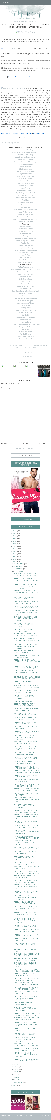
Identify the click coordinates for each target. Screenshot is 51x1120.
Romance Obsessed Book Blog (25, 310)
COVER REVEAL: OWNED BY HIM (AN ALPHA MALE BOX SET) (27, 979)
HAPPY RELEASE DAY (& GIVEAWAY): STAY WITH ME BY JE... (27, 672)
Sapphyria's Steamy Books (25, 286)
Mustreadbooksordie (25, 214)
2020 (15, 546)
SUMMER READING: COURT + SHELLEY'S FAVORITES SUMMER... (25, 1039)
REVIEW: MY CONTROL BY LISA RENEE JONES (26, 876)
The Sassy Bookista (25, 233)
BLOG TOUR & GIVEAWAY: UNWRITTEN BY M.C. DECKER (26, 837)
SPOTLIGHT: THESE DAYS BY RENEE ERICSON (25, 630)
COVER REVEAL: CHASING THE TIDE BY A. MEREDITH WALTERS (26, 737)
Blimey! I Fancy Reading (26, 171)
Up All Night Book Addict (25, 193)
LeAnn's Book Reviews (25, 296)
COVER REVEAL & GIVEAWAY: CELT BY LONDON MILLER (25, 691)
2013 (15, 1085)
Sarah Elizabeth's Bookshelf (26, 317)
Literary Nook (25, 308)
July (16, 1067)
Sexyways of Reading (25, 150)
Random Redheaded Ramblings (25, 162)
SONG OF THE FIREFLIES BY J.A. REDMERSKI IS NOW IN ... (27, 1034)
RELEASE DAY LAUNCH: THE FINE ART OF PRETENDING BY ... (26, 580)
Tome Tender (25, 284)
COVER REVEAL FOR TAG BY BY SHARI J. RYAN (26, 598)
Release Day (30, 347)
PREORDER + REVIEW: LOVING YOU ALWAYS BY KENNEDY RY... (26, 612)
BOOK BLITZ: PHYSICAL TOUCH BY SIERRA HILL (26, 992)
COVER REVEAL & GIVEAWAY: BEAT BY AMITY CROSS (25, 881)
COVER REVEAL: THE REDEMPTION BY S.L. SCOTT (26, 714)
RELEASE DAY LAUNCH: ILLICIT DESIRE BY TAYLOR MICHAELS (27, 771)
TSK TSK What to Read (25, 183)
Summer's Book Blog (25, 155)
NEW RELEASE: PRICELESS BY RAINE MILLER (26, 822)
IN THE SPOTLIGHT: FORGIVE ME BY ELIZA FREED (27, 709)
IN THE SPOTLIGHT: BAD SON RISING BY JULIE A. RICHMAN (26, 758)
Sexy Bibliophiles (25, 289)
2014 (15, 561)
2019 (15, 549)
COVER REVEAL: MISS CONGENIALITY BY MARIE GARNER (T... (25, 897)
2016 (15, 556)
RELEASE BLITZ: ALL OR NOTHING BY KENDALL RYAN (26, 903)
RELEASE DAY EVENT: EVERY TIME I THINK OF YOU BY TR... (26, 767)
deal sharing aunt (25, 236)
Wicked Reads (25, 334)
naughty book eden (25, 174)
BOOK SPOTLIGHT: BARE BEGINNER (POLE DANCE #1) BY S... (26, 799)
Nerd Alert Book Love (25, 253)
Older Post (44, 443)
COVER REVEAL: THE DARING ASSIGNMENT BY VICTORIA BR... (26, 908)
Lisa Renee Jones (37, 345)
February (19, 1079)
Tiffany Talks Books (25, 186)
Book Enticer (25, 281)
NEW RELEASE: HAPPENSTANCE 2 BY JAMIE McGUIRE (27, 892)
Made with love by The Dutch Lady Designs (33, 1116)
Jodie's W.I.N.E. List (25, 221)
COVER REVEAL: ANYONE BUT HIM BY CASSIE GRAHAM (26, 988)
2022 (15, 541)
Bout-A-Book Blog (25, 212)
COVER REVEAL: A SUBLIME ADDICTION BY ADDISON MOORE (25, 964)
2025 (15, 533)
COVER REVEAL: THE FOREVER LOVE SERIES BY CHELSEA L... (27, 848)
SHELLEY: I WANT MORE (23, 701)
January (18, 1082)
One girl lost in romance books (25, 298)
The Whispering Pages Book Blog (25, 250)
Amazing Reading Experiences (25, 238)
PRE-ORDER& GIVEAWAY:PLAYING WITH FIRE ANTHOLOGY (27, 832)
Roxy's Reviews (25, 166)
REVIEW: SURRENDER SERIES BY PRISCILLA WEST (26, 602)
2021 (15, 543)
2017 (15, 554)
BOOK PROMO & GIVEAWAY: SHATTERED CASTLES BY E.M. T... (27, 640)
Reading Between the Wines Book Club (26, 324)
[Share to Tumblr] (28, 352)
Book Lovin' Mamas (25, 159)
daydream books (25, 322)
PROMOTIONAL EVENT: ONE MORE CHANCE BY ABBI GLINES (25, 945)
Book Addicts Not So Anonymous (25, 210)
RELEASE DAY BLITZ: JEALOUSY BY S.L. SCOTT (26, 939)
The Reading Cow (25, 169)
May (16, 1072)
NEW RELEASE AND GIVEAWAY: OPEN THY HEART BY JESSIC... (27, 789)
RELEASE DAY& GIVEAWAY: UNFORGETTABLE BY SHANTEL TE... (27, 661)
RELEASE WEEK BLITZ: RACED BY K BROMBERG (26, 723)
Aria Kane (25, 200)
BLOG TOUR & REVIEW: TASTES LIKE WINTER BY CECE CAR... (26, 762)
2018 (15, 551)
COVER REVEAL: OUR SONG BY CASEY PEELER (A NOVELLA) (26, 687)
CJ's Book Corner (25, 260)
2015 (15, 559)
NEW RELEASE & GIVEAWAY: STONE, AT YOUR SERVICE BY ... (26, 592)
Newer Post (6, 443)
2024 (15, 536)
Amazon (4, 77)
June (16, 1069)
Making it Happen (25, 312)
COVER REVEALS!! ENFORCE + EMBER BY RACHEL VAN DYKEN (26, 618)
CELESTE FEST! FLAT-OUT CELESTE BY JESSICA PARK (26, 705)
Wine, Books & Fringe (25, 195)
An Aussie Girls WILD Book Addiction (25, 152)
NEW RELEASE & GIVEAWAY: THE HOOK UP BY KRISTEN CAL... (27, 926)
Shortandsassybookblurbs (25, 198)
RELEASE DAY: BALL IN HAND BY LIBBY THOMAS (27, 776)
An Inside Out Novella (19, 345)
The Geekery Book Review (25, 241)
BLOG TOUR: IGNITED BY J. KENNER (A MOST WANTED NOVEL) (25, 842)
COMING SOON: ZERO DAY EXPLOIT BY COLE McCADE (25, 635)
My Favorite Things (25, 229)
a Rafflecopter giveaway (10, 143)
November (19, 566)
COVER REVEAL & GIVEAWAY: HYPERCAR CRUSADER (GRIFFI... (25, 646)
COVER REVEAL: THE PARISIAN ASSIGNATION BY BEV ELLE (26, 785)
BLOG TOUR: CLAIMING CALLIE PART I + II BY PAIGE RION (26, 826)
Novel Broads (25, 207)
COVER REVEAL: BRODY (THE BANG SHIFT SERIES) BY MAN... (26, 748)
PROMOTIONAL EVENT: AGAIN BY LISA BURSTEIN (27, 656)
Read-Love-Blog (25, 226)
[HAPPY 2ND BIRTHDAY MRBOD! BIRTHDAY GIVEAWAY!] (33, 1102)
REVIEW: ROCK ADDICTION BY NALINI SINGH (26, 780)
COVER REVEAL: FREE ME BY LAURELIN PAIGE (25, 852)
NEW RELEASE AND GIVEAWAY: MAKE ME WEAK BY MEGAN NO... (26, 816)
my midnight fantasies (26, 245)
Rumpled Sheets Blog (25, 248)
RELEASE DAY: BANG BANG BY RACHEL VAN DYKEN (26, 935)
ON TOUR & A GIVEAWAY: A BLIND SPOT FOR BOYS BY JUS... (27, 678)
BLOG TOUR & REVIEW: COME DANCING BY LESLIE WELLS (26, 718)
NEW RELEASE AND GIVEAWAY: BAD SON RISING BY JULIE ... (26, 811)
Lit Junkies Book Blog (25, 164)
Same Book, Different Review (25, 157)
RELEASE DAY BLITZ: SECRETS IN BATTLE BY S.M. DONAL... (26, 974)
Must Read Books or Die (18, 1115)
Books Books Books (25, 279)
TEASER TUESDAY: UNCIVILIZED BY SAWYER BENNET (26, 1018)
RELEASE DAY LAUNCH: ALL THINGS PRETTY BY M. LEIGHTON (25, 586)
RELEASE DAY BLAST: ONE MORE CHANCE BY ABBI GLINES (27, 1014)
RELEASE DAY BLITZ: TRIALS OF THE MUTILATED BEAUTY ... (26, 1060)
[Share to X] (20, 352)
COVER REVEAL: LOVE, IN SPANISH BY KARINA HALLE (26, 753)
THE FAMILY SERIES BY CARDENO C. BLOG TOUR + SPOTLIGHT (25, 1008)
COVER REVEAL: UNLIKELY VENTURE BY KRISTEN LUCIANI (24, 625)
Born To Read (25, 255)
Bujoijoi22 (25, 315)
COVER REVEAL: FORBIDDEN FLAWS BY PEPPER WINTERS (26, 872)
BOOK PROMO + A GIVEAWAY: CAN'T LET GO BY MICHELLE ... (27, 983)
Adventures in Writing (25, 303)
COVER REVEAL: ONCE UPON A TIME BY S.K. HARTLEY (26, 742)
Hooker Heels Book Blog (25, 262)
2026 (15, 531)
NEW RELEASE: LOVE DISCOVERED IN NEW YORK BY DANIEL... (26, 1054)
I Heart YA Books (25, 178)
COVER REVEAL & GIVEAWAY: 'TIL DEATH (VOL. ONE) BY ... (26, 574)
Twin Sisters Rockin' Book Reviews (25, 219)
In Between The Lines (25, 181)
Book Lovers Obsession (25, 176)
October (18, 569)
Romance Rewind (25, 332)
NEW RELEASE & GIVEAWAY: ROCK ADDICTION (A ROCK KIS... (25, 886)
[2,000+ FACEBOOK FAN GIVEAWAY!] (18, 1102)
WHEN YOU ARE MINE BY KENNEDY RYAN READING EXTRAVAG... (25, 920)
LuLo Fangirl (25, 188)
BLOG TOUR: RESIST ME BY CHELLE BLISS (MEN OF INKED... (25, 857)
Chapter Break (25, 257)
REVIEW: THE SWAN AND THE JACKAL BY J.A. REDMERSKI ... (27, 959)
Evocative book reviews (25, 217)
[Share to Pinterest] (26, 352)
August (18, 1064)
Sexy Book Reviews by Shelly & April (25, 291)
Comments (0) (26, 356)
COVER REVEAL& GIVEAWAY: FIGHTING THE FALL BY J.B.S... (27, 1044)
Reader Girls (25, 243)
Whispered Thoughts (25, 301)
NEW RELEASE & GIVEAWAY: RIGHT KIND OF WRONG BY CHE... (25, 1024)
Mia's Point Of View (25, 274)
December (19, 564)
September (19, 571)
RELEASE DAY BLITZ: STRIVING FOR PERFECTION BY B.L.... (26, 732)
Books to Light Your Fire (25, 190)
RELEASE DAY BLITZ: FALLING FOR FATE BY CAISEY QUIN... (26, 667)
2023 (15, 538)
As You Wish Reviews (25, 231)
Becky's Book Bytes (25, 327)
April (17, 1074)
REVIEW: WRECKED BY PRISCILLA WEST (23, 1003)
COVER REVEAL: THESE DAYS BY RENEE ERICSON (27, 955)
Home (25, 443)
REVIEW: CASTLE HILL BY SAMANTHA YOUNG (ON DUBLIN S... (24, 696)
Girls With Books (25, 293)
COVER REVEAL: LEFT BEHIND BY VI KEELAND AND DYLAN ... (27, 970)
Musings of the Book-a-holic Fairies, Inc (25, 269)
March (17, 1077)
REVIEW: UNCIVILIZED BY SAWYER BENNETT (24, 651)
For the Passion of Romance (25, 205)
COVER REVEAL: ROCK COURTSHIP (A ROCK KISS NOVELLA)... (25, 805)
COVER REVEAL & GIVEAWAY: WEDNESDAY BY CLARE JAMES (25, 998)
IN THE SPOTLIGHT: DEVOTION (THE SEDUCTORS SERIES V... (26, 607)
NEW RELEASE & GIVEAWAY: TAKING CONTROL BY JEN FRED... (25, 914)
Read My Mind (25, 320)
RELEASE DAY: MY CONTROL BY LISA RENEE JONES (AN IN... (26, 930)
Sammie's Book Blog (25, 202)
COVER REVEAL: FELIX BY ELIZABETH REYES (24, 863)
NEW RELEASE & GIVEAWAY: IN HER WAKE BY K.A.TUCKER (26, 1049)
